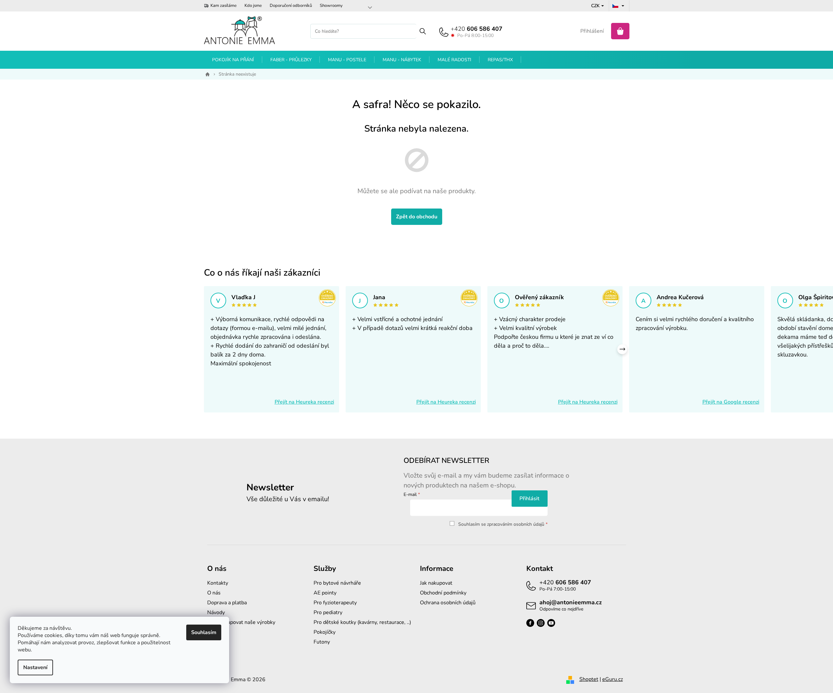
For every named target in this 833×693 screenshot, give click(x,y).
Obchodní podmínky (443, 592)
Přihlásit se (530, 498)
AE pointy (325, 592)
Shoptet (588, 679)
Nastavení (35, 667)
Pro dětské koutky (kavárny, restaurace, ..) (362, 622)
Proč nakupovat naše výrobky (241, 622)
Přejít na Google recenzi (730, 402)
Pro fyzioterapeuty (335, 602)
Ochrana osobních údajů (448, 602)
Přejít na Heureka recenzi (304, 402)
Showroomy (331, 6)
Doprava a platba (227, 602)
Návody (216, 612)
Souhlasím (203, 632)
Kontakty (217, 583)
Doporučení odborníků (291, 6)
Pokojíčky (324, 632)
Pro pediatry (328, 612)
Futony (322, 642)
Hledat (422, 31)
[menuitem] (233, 60)
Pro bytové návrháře (337, 583)
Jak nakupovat (436, 583)
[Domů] (206, 74)
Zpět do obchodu (416, 216)
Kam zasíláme (223, 6)
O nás (214, 592)
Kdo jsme (253, 6)
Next (622, 349)
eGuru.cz (612, 679)
